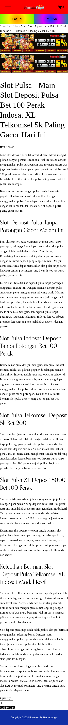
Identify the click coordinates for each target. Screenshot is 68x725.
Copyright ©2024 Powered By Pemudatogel (34, 717)
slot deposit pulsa (17, 155)
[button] (7, 707)
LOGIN (17, 19)
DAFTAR (51, 19)
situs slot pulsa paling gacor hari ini (44, 179)
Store (3, 26)
